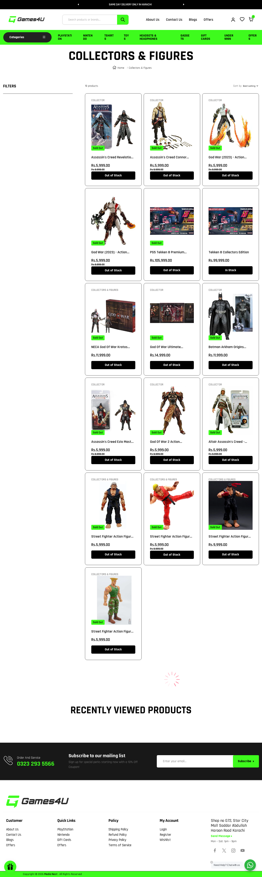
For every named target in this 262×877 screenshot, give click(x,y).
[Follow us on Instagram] (233, 850)
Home (120, 68)
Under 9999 (228, 37)
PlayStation (65, 37)
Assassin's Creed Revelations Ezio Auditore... (112, 157)
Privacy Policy (117, 840)
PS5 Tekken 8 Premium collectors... (167, 252)
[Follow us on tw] (224, 850)
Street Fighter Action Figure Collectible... (112, 536)
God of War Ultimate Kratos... (165, 347)
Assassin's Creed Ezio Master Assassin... (112, 441)
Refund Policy (117, 834)
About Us (12, 829)
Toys (126, 37)
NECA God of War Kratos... (110, 347)
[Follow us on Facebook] (215, 850)
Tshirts (109, 37)
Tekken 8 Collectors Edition (229, 252)
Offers (252, 37)
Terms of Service (119, 845)
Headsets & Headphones (148, 37)
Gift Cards (205, 37)
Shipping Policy (118, 829)
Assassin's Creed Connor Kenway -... (168, 157)
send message (221, 836)
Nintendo (88, 37)
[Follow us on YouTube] (242, 850)
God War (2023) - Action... (228, 157)
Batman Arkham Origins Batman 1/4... (226, 347)
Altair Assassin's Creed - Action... (227, 441)
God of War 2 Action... (166, 441)
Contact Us (13, 834)
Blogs (10, 840)
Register (165, 834)
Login (163, 829)
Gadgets (185, 37)
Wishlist (165, 840)
